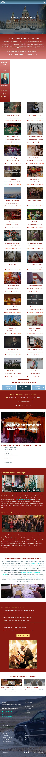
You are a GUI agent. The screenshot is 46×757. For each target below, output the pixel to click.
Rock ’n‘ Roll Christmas (34, 264)
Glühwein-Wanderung (12, 200)
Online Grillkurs (6, 731)
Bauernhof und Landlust (7, 728)
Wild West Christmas (13, 371)
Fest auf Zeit (12, 179)
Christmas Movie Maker (35, 136)
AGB (25, 733)
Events (13, 42)
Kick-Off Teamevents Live (29, 706)
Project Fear (12, 264)
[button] (44, 2)
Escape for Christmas (35, 158)
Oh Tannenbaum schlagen (34, 243)
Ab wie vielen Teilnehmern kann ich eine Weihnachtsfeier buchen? (17, 613)
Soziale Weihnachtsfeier (35, 285)
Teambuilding (27, 712)
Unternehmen (5, 702)
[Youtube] (26, 752)
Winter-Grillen (35, 371)
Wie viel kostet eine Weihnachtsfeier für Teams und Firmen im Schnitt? (18, 630)
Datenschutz (27, 735)
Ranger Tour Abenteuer (7, 733)
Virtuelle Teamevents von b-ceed (9, 687)
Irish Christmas (35, 222)
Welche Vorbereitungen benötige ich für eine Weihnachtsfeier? (16, 620)
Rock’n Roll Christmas (14, 537)
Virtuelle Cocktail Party (7, 737)
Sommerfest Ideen (28, 717)
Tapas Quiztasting (6, 735)
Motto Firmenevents (28, 708)
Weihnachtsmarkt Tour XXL (35, 349)
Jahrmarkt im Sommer (7, 741)
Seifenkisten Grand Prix (7, 739)
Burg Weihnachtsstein (35, 115)
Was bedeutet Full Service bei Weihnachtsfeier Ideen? (14, 627)
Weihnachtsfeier (6, 493)
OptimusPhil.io (40, 752)
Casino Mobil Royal (12, 136)
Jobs (25, 739)
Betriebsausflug (27, 704)
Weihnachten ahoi (13, 307)
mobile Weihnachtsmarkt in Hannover (23, 499)
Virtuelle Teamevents (28, 714)
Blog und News (27, 731)
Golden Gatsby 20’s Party (35, 200)
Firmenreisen (27, 710)
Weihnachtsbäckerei (35, 328)
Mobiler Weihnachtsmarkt (12, 243)
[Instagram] (28, 752)
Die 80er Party (13, 158)
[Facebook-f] (24, 752)
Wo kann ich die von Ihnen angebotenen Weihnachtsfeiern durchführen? (18, 610)
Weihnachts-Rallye (12, 328)
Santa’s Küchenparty (13, 285)
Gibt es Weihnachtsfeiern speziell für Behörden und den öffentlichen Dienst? (19, 624)
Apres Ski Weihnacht (13, 115)
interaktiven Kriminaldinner (33, 577)
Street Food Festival (7, 743)
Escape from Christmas (35, 563)
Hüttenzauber (13, 222)
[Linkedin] (24, 753)
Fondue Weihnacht (35, 179)
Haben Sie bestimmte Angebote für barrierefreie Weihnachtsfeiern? (17, 617)
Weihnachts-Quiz (35, 307)
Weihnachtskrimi (13, 349)
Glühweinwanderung (20, 495)
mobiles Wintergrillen (15, 497)
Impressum (27, 737)
